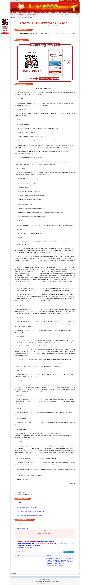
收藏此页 (66, 551)
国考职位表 (13, 14)
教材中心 (67, 12)
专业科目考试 (50, 12)
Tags (14, 576)
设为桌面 (68, 0)
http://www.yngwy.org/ (40, 581)
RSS (12, 576)
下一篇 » (22, 551)
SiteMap (64, 0)
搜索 (77, 14)
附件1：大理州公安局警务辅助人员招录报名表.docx (27, 507)
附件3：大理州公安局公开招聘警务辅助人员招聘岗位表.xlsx (29, 515)
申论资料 (39, 12)
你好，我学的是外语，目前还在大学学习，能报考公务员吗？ (59, 561)
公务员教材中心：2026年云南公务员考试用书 (27, 14)
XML (54, 583)
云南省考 (22, 12)
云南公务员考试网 (20, 17)
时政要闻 (17, 12)
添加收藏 (76, 0)
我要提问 (56, 25)
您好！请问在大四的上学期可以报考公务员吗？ (56, 565)
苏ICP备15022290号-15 (56, 581)
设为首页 (72, 0)
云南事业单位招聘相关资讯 (24, 524)
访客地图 (61, 0)
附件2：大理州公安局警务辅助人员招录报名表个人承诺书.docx (29, 511)
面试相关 (57, 12)
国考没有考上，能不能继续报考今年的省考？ (56, 563)
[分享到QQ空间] (25, 548)
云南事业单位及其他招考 (30, 12)
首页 (12, 12)
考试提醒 (71, 551)
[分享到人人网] (30, 548)
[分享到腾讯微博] (28, 548)
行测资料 (44, 12)
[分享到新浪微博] (27, 548)
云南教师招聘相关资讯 (23, 528)
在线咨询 (62, 12)
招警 (31, 17)
